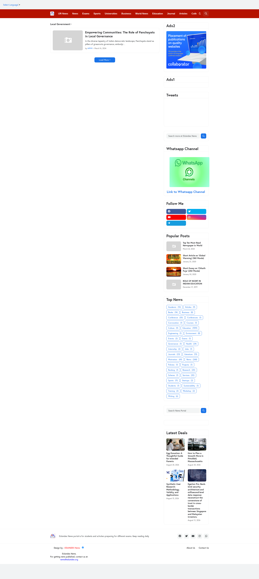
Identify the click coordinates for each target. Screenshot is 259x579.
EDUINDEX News (72, 547)
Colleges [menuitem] (196, 13)
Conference (175, 317)
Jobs (188, 349)
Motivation (175, 359)
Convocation (175, 323)
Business (187, 312)
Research (189, 370)
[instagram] (196, 217)
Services (188, 375)
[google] (196, 223)
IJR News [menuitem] (63, 13)
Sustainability (191, 385)
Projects (187, 364)
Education (190, 328)
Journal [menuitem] (171, 13)
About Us (191, 547)
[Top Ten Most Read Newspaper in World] (173, 246)
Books (173, 312)
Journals (174, 354)
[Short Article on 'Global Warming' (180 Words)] (173, 259)
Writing (173, 396)
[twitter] (196, 211)
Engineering (175, 333)
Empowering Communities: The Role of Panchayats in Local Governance (120, 34)
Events (173, 338)
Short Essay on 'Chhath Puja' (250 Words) (194, 269)
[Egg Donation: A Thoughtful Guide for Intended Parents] (175, 444)
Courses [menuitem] (98, 22)
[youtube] (176, 217)
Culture (173, 328)
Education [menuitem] (157, 13)
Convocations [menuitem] (83, 22)
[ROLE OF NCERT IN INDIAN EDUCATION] (173, 284)
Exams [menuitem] (85, 13)
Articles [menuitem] (183, 13)
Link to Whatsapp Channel (186, 192)
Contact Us (204, 547)
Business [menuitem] (126, 13)
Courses (192, 323)
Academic (174, 307)
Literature (190, 354)
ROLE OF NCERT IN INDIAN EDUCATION (192, 282)
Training (173, 391)
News (191, 359)
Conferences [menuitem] (64, 22)
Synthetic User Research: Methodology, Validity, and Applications (173, 489)
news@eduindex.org (69, 559)
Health (191, 344)
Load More (104, 59)
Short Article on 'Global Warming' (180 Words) (194, 257)
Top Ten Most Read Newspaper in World (192, 244)
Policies (173, 364)
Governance (175, 344)
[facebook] (176, 211)
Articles (190, 307)
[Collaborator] (186, 67)
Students (173, 385)
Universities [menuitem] (111, 13)
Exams (186, 338)
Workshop (189, 391)
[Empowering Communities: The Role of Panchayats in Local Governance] (68, 40)
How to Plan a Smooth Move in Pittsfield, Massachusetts (195, 457)
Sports (173, 380)
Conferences (194, 317)
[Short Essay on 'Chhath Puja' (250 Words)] (173, 272)
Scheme (173, 375)
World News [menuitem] (141, 13)
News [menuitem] (75, 13)
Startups (187, 380)
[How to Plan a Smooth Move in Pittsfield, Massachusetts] (197, 444)
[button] (199, 13)
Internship (174, 349)
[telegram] (176, 223)
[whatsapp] (206, 536)
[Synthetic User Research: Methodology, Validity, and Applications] (175, 475)
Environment (193, 333)
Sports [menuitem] (97, 13)
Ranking (173, 370)
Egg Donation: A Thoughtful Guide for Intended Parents (174, 457)
